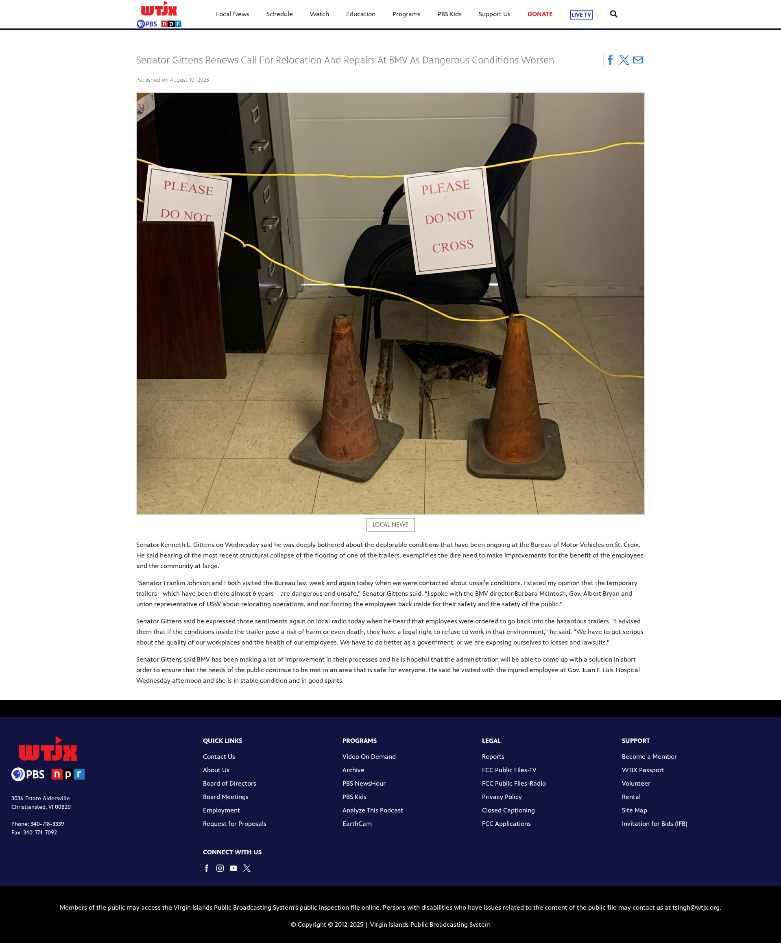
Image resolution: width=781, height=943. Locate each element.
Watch (319, 14)
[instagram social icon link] (223, 872)
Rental (631, 797)
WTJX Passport (643, 770)
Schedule (279, 14)
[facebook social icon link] (209, 872)
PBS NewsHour (364, 783)
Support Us (494, 14)
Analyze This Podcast (373, 810)
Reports (493, 756)
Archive (353, 770)
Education (360, 14)
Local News (232, 14)
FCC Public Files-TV (509, 770)
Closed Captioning (508, 810)
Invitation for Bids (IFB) (654, 824)
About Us (216, 770)
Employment (221, 810)
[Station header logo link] (159, 14)
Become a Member (649, 756)
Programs (407, 14)
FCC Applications (506, 824)
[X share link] (624, 60)
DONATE (540, 14)
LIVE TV (581, 14)
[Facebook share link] (610, 60)
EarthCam (357, 824)
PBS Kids (450, 14)
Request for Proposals (234, 824)
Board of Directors (229, 783)
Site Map (634, 810)
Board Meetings (226, 797)
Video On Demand (369, 756)
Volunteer (636, 783)
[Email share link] (638, 60)
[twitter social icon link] (250, 872)
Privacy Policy (502, 797)
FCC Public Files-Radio (514, 783)
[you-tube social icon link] (236, 872)
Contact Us (219, 756)
